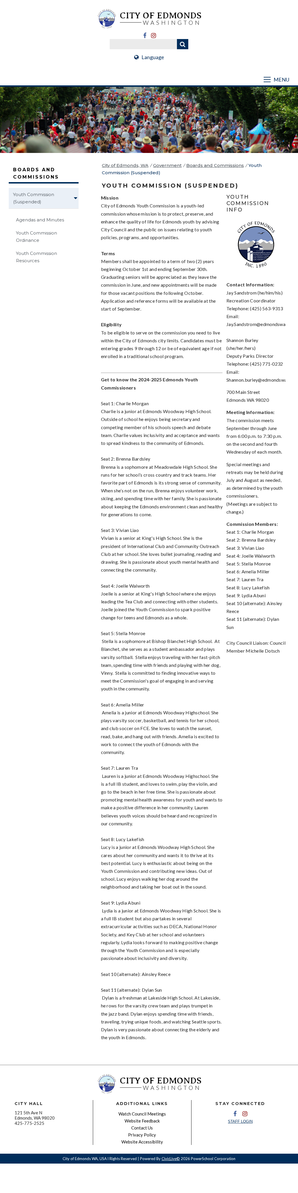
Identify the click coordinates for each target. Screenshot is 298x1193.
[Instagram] (153, 35)
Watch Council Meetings (142, 1113)
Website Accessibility (142, 1141)
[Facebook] (145, 35)
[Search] (182, 44)
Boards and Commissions (215, 165)
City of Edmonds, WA (125, 165)
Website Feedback (142, 1120)
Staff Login (240, 1121)
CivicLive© (171, 1158)
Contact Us (142, 1127)
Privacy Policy (142, 1134)
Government (167, 165)
